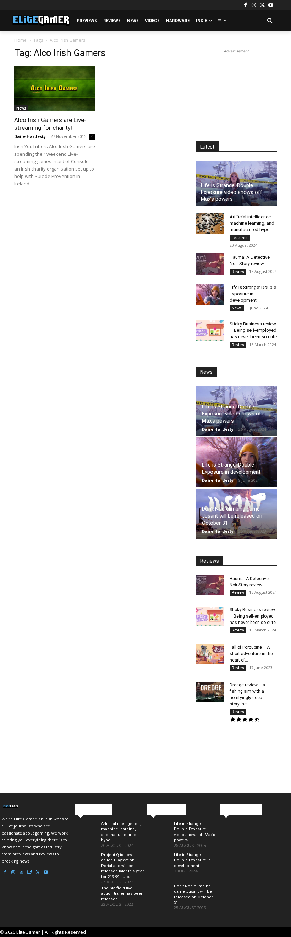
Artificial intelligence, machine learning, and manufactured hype (252, 223)
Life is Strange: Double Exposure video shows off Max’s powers (231, 192)
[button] (269, 20)
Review (238, 271)
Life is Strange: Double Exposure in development (253, 294)
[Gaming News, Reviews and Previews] (36, 806)
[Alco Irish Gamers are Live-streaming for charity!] (54, 88)
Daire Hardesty (30, 136)
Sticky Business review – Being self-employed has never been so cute (253, 330)
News (21, 108)
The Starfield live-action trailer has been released (122, 894)
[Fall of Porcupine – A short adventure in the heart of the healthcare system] (210, 654)
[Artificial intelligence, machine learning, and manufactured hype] (210, 223)
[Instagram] (253, 4)
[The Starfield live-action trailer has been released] (85, 900)
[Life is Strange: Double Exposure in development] (210, 294)
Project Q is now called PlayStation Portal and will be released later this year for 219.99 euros (122, 866)
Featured (240, 237)
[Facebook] (245, 4)
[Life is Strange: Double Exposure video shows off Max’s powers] (157, 835)
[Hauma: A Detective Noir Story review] (210, 264)
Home (20, 40)
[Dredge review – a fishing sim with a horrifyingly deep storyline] (210, 692)
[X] (262, 4)
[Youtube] (270, 4)
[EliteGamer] (40, 20)
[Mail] (21, 872)
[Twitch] (29, 872)
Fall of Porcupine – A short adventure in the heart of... (251, 654)
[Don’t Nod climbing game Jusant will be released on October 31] (157, 898)
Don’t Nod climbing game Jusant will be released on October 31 (232, 516)
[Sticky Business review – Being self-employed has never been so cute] (210, 330)
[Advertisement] (236, 90)
